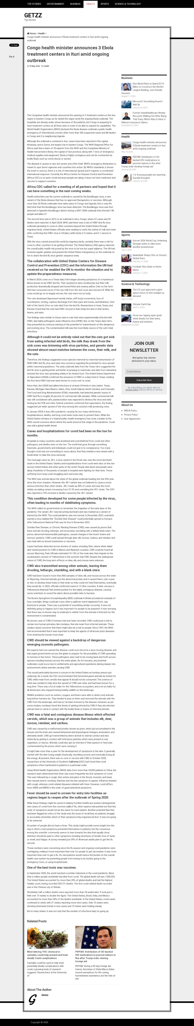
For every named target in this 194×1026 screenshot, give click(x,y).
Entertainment (55, 4)
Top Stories (34, 4)
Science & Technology (128, 4)
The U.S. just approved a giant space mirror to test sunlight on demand (148, 292)
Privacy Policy (131, 414)
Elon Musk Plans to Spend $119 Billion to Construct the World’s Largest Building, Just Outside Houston (142, 88)
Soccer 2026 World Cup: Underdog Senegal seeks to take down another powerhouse (150, 243)
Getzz (33, 15)
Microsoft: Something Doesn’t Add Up (147, 103)
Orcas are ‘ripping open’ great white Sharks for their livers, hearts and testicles (147, 318)
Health (91, 4)
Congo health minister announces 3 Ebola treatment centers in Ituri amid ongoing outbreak (149, 145)
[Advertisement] (114, 17)
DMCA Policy (130, 410)
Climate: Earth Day (142, 304)
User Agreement (132, 418)
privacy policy (132, 390)
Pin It (11, 56)
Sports (105, 4)
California (73, 761)
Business (75, 4)
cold (68, 806)
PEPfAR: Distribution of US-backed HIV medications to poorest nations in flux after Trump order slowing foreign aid (141, 162)
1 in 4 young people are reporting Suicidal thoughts (149, 176)
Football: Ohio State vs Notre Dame (147, 268)
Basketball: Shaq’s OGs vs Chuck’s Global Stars (150, 257)
